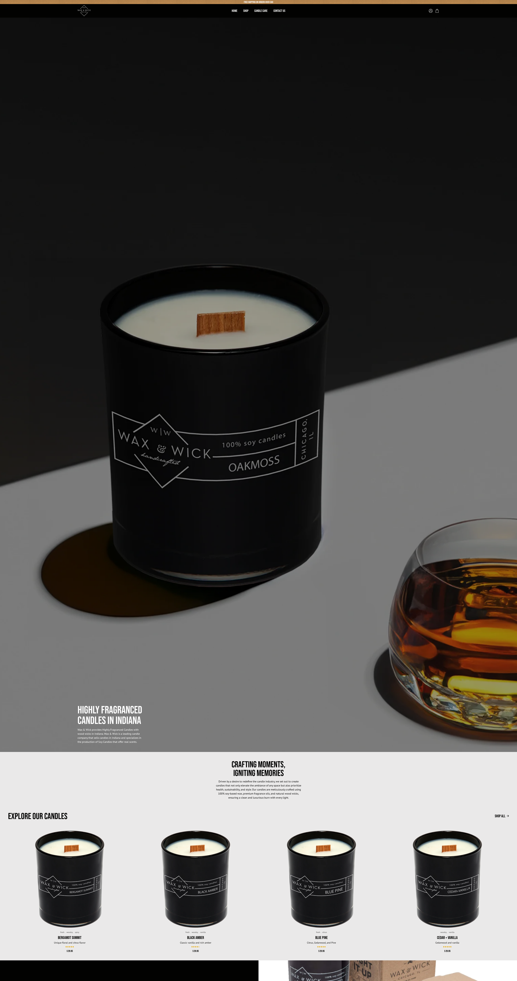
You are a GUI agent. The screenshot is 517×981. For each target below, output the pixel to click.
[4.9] (69, 946)
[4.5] (195, 946)
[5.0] (321, 946)
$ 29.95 (70, 951)
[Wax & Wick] (84, 10)
